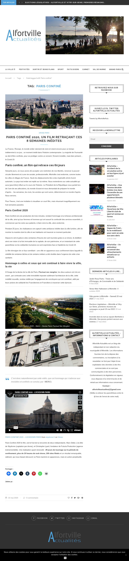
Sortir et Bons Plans (43, 69)
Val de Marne (99, 69)
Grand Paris (115, 69)
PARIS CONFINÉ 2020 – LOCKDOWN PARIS (23, 437)
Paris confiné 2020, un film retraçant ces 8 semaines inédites (44, 139)
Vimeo (60, 437)
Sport (61, 69)
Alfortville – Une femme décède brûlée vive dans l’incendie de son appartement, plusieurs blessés (115, 191)
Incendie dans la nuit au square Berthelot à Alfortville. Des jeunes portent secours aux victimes (106, 319)
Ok (65, 558)
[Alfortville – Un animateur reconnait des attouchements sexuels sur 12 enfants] (96, 249)
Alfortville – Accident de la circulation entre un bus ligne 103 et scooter (115, 171)
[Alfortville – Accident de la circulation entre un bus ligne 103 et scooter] (96, 170)
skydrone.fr (50, 437)
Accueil (8, 78)
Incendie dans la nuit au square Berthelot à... (48, 2)
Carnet (86, 69)
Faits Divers (73, 69)
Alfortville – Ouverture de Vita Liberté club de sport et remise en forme (115, 211)
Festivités (24, 69)
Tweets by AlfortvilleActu (98, 118)
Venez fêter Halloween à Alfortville (102, 289)
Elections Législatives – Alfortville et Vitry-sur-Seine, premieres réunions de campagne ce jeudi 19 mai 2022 (105, 306)
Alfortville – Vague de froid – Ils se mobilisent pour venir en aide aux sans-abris (115, 230)
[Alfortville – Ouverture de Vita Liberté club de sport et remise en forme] (96, 210)
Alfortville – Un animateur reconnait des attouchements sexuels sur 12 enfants (114, 251)
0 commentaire (32, 498)
